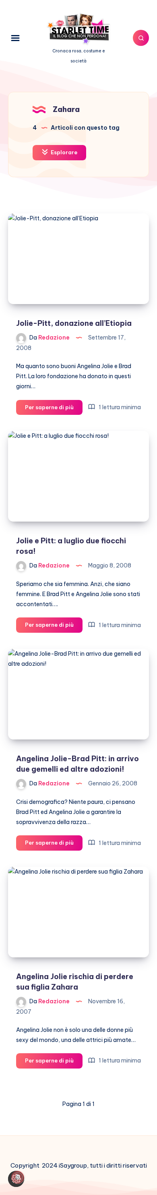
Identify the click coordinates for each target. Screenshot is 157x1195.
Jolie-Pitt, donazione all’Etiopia (74, 323)
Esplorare (63, 152)
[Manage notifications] (17, 1177)
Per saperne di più (54, 409)
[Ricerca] (141, 38)
